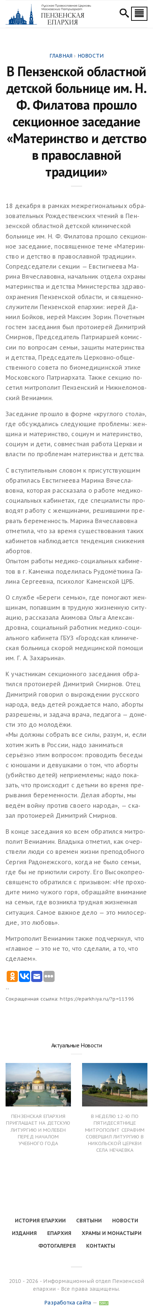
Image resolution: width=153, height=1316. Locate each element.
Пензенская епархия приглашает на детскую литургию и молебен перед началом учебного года (38, 1130)
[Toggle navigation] (139, 14)
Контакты (100, 1245)
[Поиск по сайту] (124, 14)
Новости (125, 1220)
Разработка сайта (67, 1302)
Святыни (89, 1220)
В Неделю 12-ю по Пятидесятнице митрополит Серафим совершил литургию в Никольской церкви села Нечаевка (114, 1133)
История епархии (40, 1220)
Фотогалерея (57, 1245)
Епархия (59, 1233)
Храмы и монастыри (111, 1233)
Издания (24, 1233)
